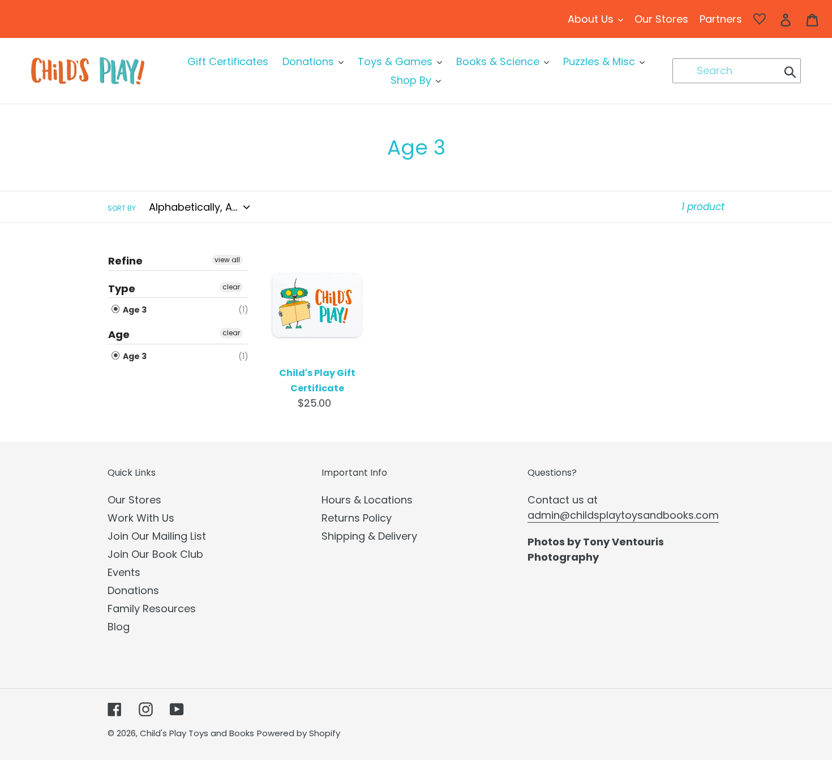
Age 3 (134, 309)
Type (121, 288)
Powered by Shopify (298, 733)
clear (231, 287)
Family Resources (152, 608)
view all (227, 259)
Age (119, 334)
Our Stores (134, 500)
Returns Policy (356, 518)
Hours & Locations (367, 500)
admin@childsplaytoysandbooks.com (623, 515)
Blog (119, 627)
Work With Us (141, 518)
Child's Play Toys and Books (197, 733)
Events (124, 572)
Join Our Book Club (155, 554)
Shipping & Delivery (369, 536)
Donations (133, 590)
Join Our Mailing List (157, 536)
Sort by (122, 208)
